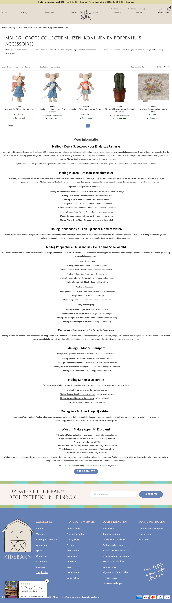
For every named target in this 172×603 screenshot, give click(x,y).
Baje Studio (73, 551)
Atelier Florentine (76, 534)
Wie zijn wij (108, 529)
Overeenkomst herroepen (116, 556)
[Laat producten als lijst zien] (169, 67)
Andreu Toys (73, 529)
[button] (47, 581)
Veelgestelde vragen (113, 545)
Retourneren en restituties (116, 551)
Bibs (69, 567)
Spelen (39, 551)
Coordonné (73, 572)
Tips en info (144, 534)
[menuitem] (4, 13)
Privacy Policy (109, 578)
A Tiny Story (73, 540)
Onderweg (41, 556)
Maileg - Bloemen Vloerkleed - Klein (153, 110)
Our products (86, 471)
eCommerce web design (76, 597)
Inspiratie (143, 540)
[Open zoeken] (153, 9)
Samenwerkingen (111, 534)
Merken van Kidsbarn (113, 540)
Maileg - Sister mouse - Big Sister (86, 109)
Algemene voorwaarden (115, 572)
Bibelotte (72, 561)
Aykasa (70, 545)
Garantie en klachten (113, 561)
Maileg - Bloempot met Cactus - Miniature (119, 110)
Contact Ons (109, 567)
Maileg (18, 106)
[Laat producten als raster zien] (165, 67)
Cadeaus (40, 567)
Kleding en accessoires (48, 540)
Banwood (72, 556)
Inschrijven (151, 494)
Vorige (10, 126)
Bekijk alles (42, 572)
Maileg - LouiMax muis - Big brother (52, 110)
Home (4, 28)
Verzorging (42, 545)
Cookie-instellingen (112, 583)
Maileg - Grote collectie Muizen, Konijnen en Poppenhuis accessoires (38, 28)
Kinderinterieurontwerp (150, 529)
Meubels (40, 534)
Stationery (41, 561)
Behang (40, 529)
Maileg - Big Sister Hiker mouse (19, 109)
